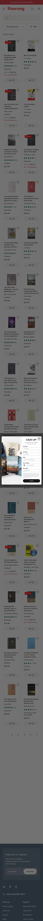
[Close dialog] (39, 438)
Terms (30, 477)
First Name (25, 446)
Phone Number (26, 463)
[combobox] (25, 465)
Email (24, 457)
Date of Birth (25, 468)
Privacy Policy (27, 477)
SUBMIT (31, 481)
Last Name (25, 452)
